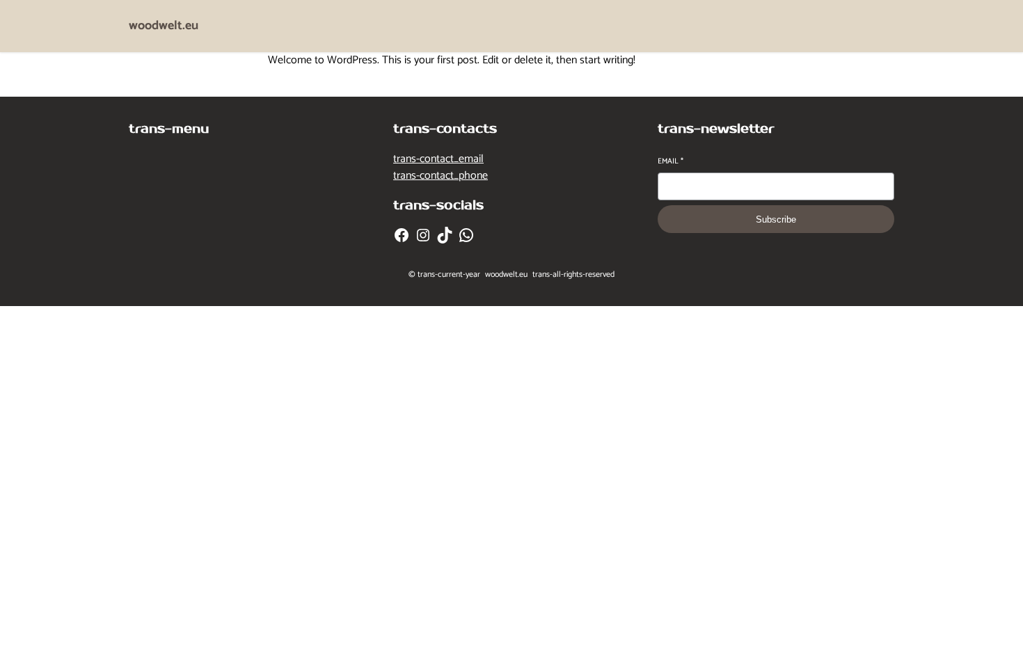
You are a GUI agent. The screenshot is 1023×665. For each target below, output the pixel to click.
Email (670, 162)
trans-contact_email (438, 159)
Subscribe (776, 219)
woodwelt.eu (163, 25)
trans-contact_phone (440, 175)
